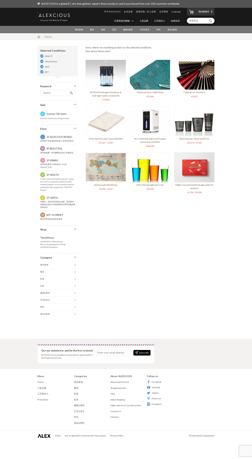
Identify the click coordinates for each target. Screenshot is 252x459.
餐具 (92, 29)
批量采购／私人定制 (146, 11)
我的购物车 (203, 11)
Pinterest (156, 398)
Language (176, 11)
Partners (115, 417)
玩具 (114, 29)
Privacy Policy (116, 435)
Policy (58, 435)
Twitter (155, 393)
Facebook (156, 381)
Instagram (157, 404)
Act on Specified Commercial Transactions (85, 435)
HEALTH (48, 56)
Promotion (42, 399)
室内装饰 (79, 29)
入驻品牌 (143, 20)
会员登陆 (163, 11)
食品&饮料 (172, 29)
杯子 (47, 72)
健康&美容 (128, 29)
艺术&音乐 (144, 29)
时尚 (158, 29)
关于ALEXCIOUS (112, 11)
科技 (103, 29)
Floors (40, 382)
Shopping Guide (118, 388)
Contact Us (116, 411)
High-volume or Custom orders (126, 405)
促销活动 (175, 20)
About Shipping (118, 399)
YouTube (156, 387)
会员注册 (128, 11)
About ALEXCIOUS (120, 382)
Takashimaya (51, 61)
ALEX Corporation (206, 435)
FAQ (113, 393)
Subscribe (144, 352)
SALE (47, 66)
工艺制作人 (159, 20)
